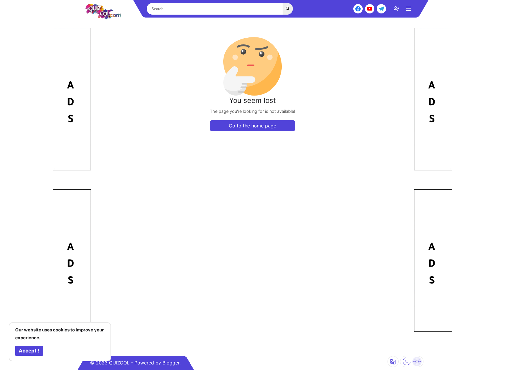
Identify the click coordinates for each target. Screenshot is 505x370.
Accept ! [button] (29, 351)
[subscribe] (396, 9)
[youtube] (369, 8)
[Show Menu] (408, 9)
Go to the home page (252, 126)
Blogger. (171, 363)
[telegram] (381, 8)
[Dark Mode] (411, 361)
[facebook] (358, 8)
